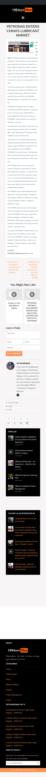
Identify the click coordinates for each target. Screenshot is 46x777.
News (10, 406)
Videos (8, 700)
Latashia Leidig (12, 734)
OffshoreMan (23, 363)
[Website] (18, 395)
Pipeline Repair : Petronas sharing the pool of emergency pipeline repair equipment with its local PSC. (26, 554)
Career (8, 669)
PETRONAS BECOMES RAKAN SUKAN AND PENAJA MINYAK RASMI (32, 270)
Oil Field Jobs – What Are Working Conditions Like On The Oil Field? (25, 566)
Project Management (14, 695)
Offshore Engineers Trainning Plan (26, 476)
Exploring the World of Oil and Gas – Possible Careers (26, 543)
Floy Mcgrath (11, 726)
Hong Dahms (11, 710)
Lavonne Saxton (12, 743)
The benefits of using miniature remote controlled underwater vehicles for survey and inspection (26, 531)
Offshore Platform (12, 685)
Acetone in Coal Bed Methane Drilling (14, 305)
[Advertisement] (23, 503)
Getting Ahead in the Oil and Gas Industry (25, 520)
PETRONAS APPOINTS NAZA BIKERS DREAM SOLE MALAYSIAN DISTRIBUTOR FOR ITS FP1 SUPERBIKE (32, 312)
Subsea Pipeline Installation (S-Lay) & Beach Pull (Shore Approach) (25, 439)
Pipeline (9, 690)
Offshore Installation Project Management (25, 487)
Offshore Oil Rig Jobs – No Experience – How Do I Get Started (25, 464)
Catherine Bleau (12, 718)
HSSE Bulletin (11, 674)
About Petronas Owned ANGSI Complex (24, 452)
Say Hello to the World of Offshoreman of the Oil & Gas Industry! (14, 267)
